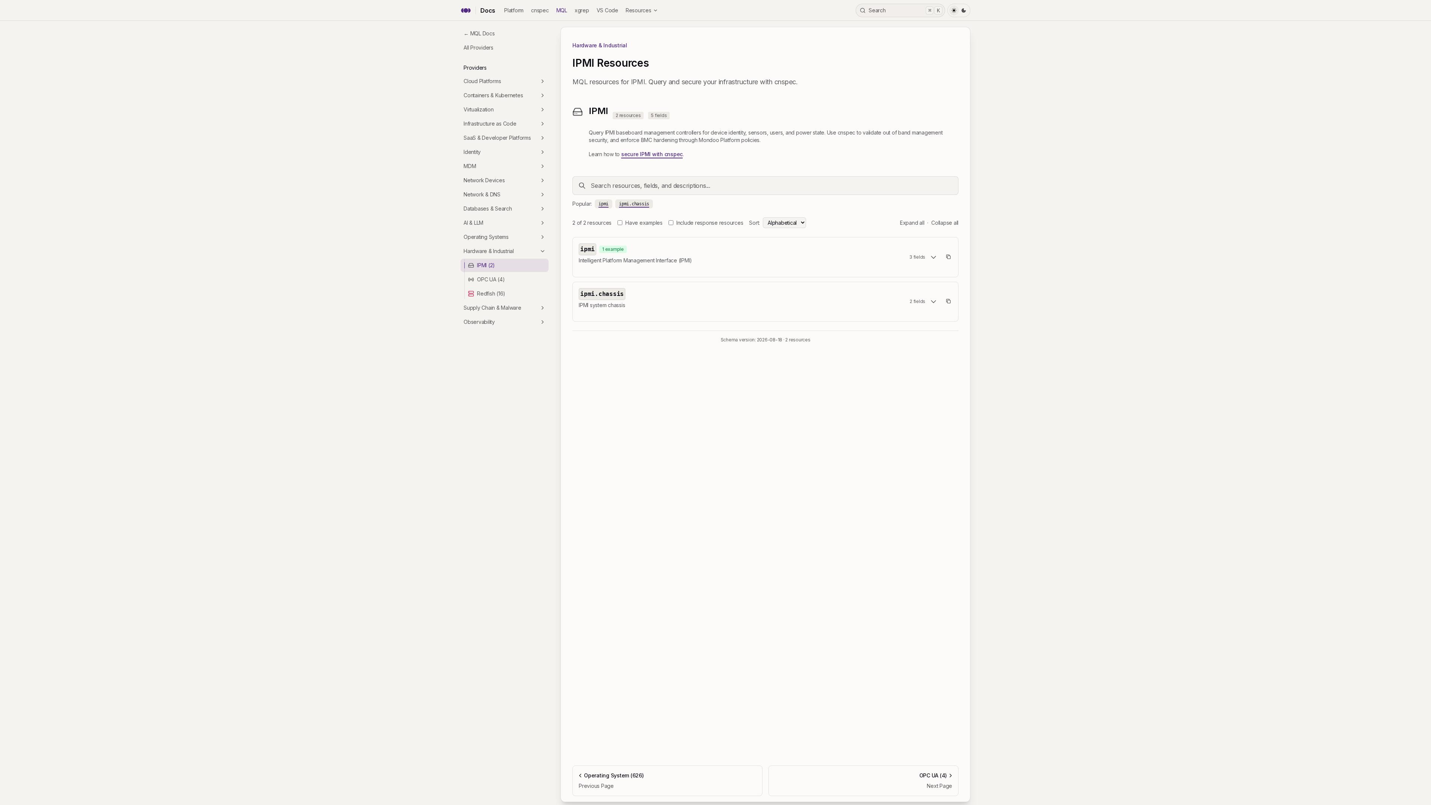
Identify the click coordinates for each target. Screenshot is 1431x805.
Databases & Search (488, 208)
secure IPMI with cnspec (652, 154)
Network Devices (484, 180)
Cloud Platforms (482, 81)
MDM (470, 166)
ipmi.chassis (634, 203)
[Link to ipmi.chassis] (631, 294)
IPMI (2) (486, 265)
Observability (479, 322)
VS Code (607, 10)
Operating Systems (486, 237)
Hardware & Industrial (489, 251)
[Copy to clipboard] (948, 257)
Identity (472, 152)
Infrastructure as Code (490, 123)
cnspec (540, 10)
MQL (561, 10)
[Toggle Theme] (958, 10)
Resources (638, 10)
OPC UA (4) (491, 279)
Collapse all (944, 223)
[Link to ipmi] (633, 249)
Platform (514, 10)
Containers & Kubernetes (493, 95)
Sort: (754, 223)
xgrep (582, 10)
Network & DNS (482, 194)
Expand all (912, 223)
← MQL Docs (479, 33)
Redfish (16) (491, 293)
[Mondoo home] (466, 10)
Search (904, 10)
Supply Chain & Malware (492, 307)
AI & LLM (473, 223)
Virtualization (479, 109)
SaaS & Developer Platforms (497, 138)
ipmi (603, 203)
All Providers (478, 47)
